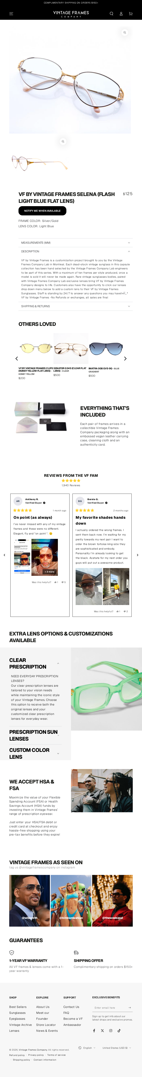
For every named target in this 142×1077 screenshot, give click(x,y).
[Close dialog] (106, 494)
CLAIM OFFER (71, 570)
